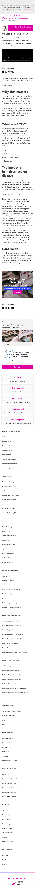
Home (4, 16)
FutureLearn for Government (10, 788)
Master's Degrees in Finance (10, 643)
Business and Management (9, 482)
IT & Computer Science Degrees (11, 589)
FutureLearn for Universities (10, 779)
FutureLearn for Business (9, 783)
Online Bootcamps (7, 450)
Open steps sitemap (7, 841)
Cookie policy (6, 824)
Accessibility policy (7, 832)
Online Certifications (8, 441)
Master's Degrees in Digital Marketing (12, 634)
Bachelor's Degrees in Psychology (11, 670)
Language (5, 504)
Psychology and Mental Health (10, 495)
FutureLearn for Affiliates (9, 796)
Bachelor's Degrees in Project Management (14, 688)
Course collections (7, 562)
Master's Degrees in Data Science (11, 630)
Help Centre (5, 860)
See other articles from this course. (20, 28)
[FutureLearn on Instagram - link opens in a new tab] (13, 878)
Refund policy (6, 819)
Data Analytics (6, 531)
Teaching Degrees (7, 585)
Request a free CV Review (9, 760)
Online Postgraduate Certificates (11, 468)
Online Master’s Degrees (9, 459)
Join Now (17, 367)
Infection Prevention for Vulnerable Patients (15, 18)
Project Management (8, 553)
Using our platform (7, 738)
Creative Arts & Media (8, 508)
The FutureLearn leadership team (11, 711)
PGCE (4, 598)
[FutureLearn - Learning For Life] (17, 883)
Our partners (6, 774)
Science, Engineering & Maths (10, 513)
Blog (3, 724)
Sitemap (4, 837)
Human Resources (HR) (8, 544)
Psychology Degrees (8, 580)
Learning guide (6, 747)
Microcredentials (7, 446)
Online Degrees (6, 454)
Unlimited (5, 756)
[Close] (33, 2)
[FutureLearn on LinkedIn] (25, 878)
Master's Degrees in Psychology (11, 621)
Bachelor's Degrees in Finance (10, 684)
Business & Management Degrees (11, 607)
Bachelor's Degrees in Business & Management (15, 692)
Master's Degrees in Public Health (11, 639)
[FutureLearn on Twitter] (17, 878)
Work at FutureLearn (8, 715)
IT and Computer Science (9, 499)
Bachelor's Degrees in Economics (11, 679)
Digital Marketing (7, 527)
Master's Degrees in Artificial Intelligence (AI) (14, 652)
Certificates (5, 751)
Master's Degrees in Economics (11, 648)
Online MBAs (6, 576)
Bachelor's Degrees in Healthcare (11, 666)
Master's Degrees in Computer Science (13, 625)
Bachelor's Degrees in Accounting (11, 675)
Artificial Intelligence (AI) (9, 535)
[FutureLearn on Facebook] (9, 878)
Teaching (4, 490)
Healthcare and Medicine (9, 486)
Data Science (6, 540)
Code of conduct (7, 828)
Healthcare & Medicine (14, 16)
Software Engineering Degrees (10, 603)
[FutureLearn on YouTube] (21, 878)
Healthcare (26, 16)
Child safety (5, 855)
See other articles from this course (17, 314)
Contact (4, 864)
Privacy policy (6, 815)
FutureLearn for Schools (9, 792)
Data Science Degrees (8, 594)
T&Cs (3, 810)
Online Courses (6, 437)
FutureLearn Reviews (8, 743)
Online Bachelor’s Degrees (9, 463)
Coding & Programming (8, 558)
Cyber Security (6, 549)
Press (3, 720)
